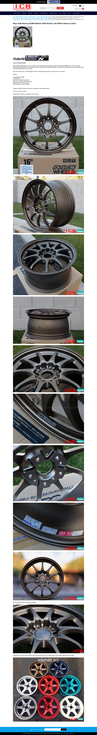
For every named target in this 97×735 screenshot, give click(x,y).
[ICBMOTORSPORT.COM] (22, 7)
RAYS (69, 13)
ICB (60, 13)
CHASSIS (24, 13)
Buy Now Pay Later (41, 1)
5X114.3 (50, 16)
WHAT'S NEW (17, 13)
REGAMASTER (76, 13)
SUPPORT (75, 5)
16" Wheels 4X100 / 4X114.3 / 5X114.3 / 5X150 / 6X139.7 (36, 16)
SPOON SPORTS (53, 13)
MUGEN (64, 13)
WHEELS (36, 13)
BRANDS (30, 13)
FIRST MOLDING (44, 13)
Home (14, 16)
